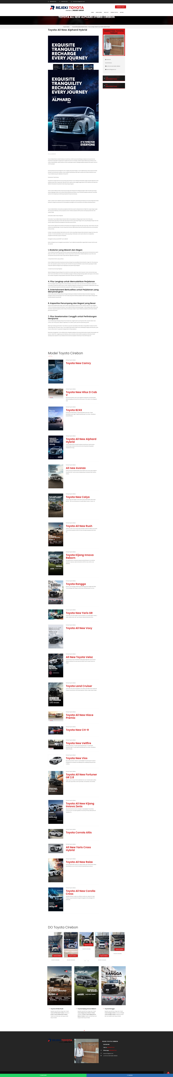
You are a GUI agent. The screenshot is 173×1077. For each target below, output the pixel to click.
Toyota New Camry (78, 363)
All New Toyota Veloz (79, 657)
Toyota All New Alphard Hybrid (81, 440)
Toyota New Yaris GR (79, 613)
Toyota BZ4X (74, 410)
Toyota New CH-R (77, 730)
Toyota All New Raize (79, 862)
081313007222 (53, 1)
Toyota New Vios (76, 758)
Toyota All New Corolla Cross (80, 892)
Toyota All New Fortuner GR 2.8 (81, 776)
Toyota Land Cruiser (79, 686)
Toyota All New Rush (79, 526)
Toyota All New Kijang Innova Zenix (80, 805)
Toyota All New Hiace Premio (79, 716)
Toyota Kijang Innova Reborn (80, 556)
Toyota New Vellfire (78, 743)
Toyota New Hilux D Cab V (81, 393)
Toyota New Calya (78, 497)
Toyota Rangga (76, 584)
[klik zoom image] (56, 371)
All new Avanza (76, 468)
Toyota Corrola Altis (79, 832)
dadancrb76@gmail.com (79, 1)
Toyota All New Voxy (79, 628)
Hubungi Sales (121, 7)
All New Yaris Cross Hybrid (78, 849)
